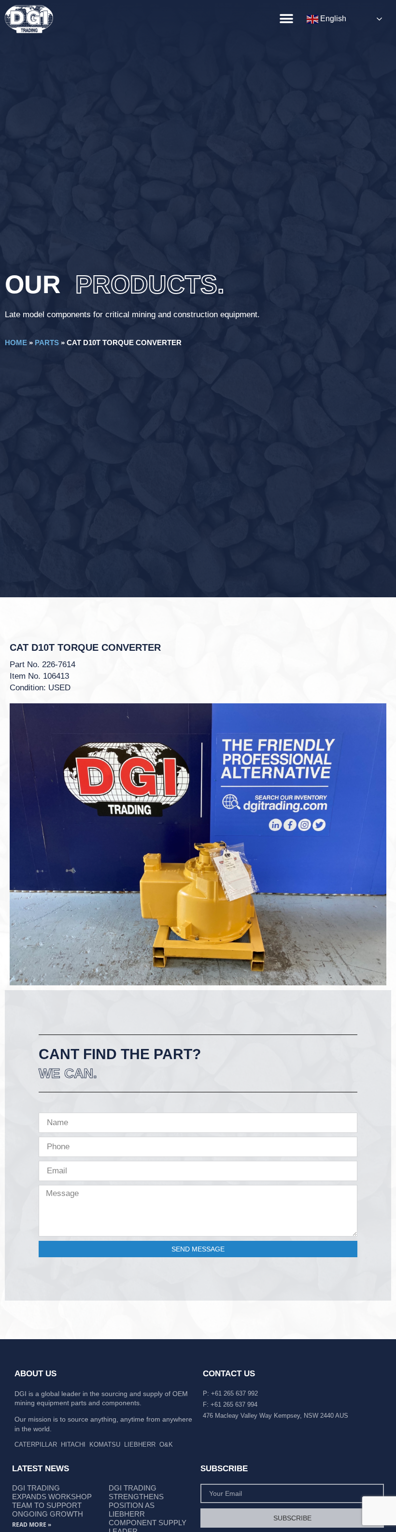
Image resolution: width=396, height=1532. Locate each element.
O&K (166, 1444)
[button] (286, 18)
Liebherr (140, 1444)
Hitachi (73, 1444)
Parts (47, 342)
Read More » (31, 1524)
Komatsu (104, 1444)
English (332, 18)
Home (16, 342)
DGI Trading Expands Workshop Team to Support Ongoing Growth (52, 1501)
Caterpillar (35, 1444)
